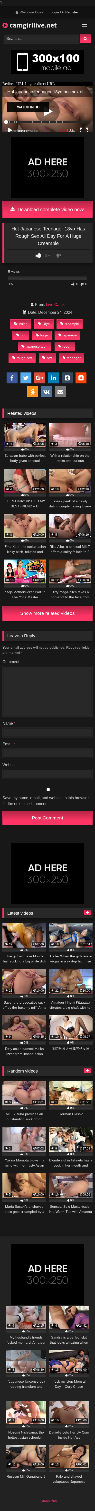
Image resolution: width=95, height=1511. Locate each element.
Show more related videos (47, 613)
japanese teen (37, 346)
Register (71, 12)
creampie (72, 324)
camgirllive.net (32, 25)
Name (8, 723)
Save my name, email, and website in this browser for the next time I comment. (45, 801)
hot (22, 335)
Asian (23, 324)
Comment (10, 662)
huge (44, 335)
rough (66, 346)
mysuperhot (47, 1500)
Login (54, 12)
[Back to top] (80, 1497)
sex (49, 358)
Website (9, 765)
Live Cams (55, 305)
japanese (70, 335)
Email (8, 744)
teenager (74, 358)
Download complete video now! (50, 209)
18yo (46, 324)
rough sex (24, 358)
